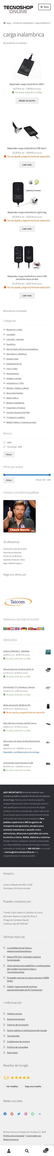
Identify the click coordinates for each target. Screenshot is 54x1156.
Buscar (27, 1151)
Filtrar (9, 454)
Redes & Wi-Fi (12, 398)
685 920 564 (33, 848)
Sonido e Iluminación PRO (18, 412)
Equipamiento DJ (14, 363)
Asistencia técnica (16, 1019)
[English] (16, 628)
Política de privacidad (17, 1047)
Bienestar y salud (14, 329)
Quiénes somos (14, 1013)
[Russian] (35, 628)
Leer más (27, 164)
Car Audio (10, 334)
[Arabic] (5, 628)
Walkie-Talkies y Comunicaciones (21, 422)
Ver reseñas (12, 1086)
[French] (20, 628)
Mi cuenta (9, 1151)
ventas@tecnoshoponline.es (19, 852)
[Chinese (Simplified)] (9, 628)
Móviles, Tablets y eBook (17, 388)
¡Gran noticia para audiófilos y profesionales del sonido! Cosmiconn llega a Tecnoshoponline (28, 968)
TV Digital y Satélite (15, 417)
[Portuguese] (31, 628)
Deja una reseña (33, 1086)
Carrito (41, 1148)
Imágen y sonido (13, 378)
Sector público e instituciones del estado (27, 1030)
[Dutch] (13, 628)
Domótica (10, 344)
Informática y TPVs (15, 383)
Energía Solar (12, 359)
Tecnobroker (13, 1035)
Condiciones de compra (18, 1041)
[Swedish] (42, 628)
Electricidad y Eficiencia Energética (22, 349)
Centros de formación (18, 1024)
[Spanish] (39, 628)
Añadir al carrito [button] (27, 100)
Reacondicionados (14, 393)
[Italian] (28, 628)
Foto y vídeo (11, 368)
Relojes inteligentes (15, 403)
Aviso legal (12, 1052)
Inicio (9, 23)
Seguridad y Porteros (15, 407)
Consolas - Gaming (14, 339)
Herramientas (12, 373)
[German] (24, 628)
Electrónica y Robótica (16, 354)
